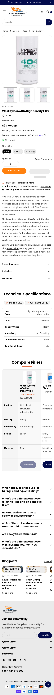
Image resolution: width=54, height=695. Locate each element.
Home (5, 31)
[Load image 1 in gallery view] (10, 95)
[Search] (49, 22)
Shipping (6, 130)
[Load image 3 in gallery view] (43, 95)
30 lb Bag (30, 151)
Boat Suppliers (21, 681)
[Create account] (42, 12)
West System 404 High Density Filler (27, 388)
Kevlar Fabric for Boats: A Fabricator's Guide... (11, 584)
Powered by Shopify (38, 681)
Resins (25, 31)
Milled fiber (46, 245)
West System (8, 106)
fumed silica (13, 248)
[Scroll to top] (48, 684)
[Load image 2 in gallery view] (27, 95)
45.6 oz (17, 151)
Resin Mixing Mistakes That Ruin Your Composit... (34, 584)
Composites (15, 31)
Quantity (6, 158)
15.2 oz (7, 151)
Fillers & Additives (38, 31)
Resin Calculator (43, 159)
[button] (4, 12)
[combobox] (27, 22)
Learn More (28, 182)
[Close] (50, 2)
